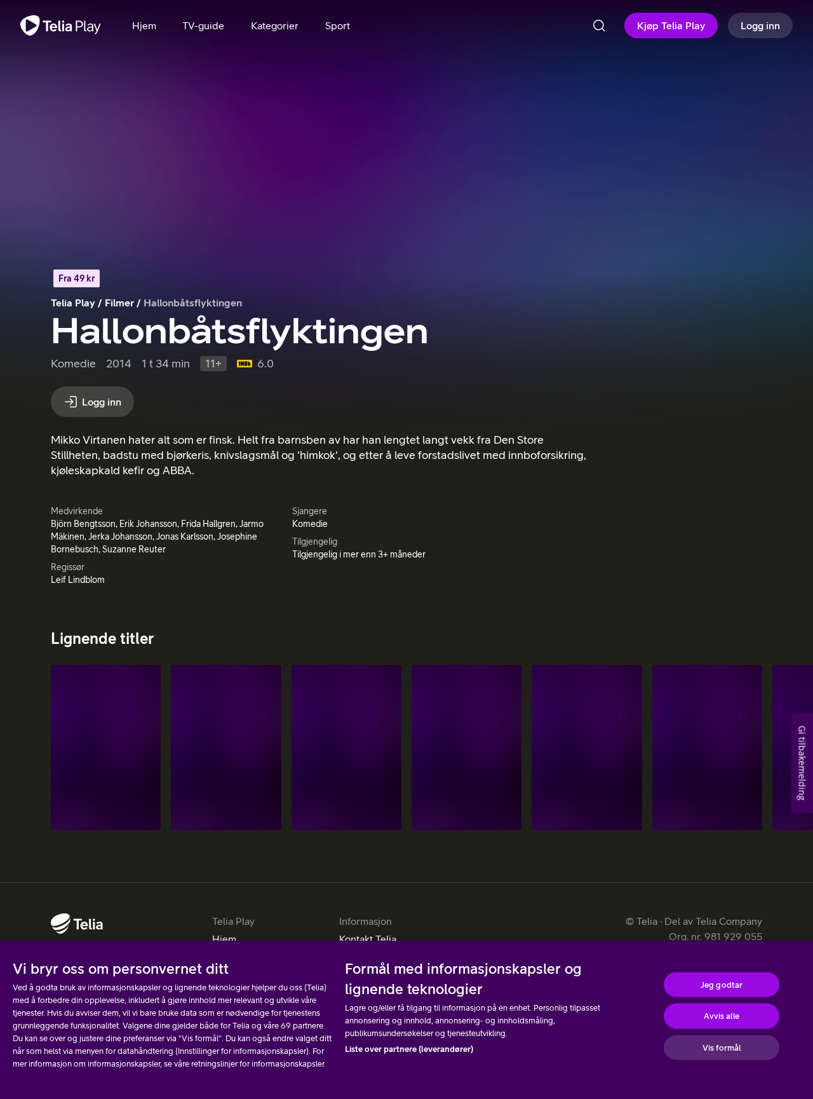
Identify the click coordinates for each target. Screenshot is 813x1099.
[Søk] (599, 25)
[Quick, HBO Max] (106, 747)
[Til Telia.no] (77, 923)
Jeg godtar (721, 984)
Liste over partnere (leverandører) (409, 1049)
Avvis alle (721, 1016)
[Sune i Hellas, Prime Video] (587, 747)
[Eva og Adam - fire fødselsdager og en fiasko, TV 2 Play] (346, 747)
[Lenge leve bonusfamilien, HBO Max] (466, 747)
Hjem (224, 939)
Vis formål (721, 1047)
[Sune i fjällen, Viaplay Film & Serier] (707, 747)
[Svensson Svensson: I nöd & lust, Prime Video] (226, 747)
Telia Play (73, 302)
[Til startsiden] (60, 25)
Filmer (119, 302)
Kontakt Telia (367, 939)
